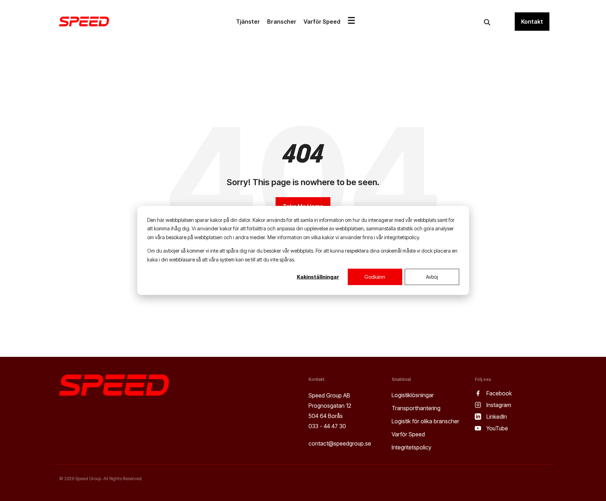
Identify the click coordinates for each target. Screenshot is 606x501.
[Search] (487, 22)
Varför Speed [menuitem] (408, 434)
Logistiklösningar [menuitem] (413, 395)
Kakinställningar (318, 277)
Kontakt (532, 21)
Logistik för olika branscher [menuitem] (425, 421)
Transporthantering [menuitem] (416, 408)
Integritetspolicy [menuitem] (411, 447)
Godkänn (374, 277)
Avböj (432, 277)
